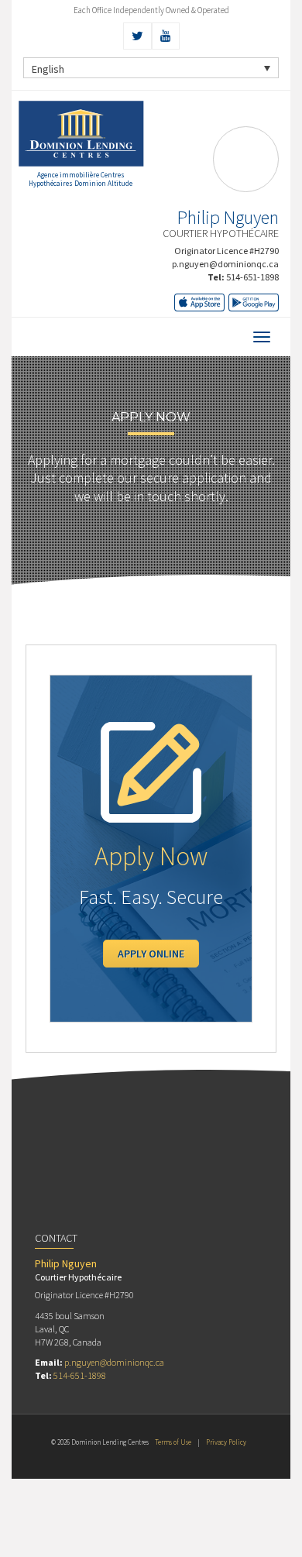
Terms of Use (173, 1442)
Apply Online (151, 954)
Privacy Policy (226, 1442)
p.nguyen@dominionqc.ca (225, 264)
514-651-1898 (252, 277)
